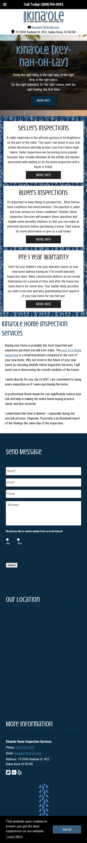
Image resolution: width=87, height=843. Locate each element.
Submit (11, 565)
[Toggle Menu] (5, 4)
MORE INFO (43, 100)
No (8, 543)
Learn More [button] (14, 836)
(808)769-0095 (25, 747)
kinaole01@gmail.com (45, 27)
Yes (20, 543)
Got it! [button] (67, 829)
